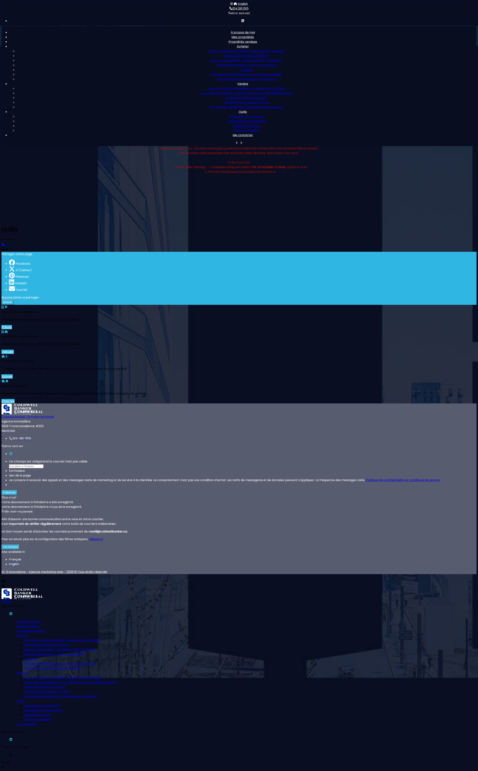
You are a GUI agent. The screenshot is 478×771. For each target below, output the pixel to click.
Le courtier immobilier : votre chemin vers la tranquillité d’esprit (246, 93)
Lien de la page (20, 475)
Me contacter (243, 135)
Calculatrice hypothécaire (246, 121)
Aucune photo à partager (20, 297)
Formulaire (17, 471)
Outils (243, 112)
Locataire (246, 70)
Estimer (7, 376)
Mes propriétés (243, 37)
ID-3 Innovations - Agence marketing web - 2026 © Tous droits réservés (54, 572)
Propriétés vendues (243, 42)
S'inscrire (8, 401)
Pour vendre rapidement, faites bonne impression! (246, 107)
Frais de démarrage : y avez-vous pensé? (246, 65)
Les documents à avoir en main (246, 102)
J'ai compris (10, 547)
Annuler (7, 302)
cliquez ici (96, 539)
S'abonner (9, 492)
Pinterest (22, 277)
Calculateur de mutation (246, 116)
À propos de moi (243, 32)
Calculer (7, 352)
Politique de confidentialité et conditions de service (403, 480)
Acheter (243, 46)
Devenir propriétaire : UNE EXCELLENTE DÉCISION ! (246, 60)
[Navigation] (231, 4)
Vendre (242, 84)
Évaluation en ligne (246, 126)
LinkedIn (21, 283)
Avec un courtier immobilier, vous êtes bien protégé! (246, 51)
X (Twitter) (24, 270)
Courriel (21, 290)
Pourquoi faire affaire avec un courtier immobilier (246, 74)
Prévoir (6, 327)
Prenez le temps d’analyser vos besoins (246, 79)
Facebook (23, 263)
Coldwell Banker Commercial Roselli (27, 417)
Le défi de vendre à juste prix (246, 98)
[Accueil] (235, 4)
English (243, 4)
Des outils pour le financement (246, 56)
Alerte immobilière (246, 130)
